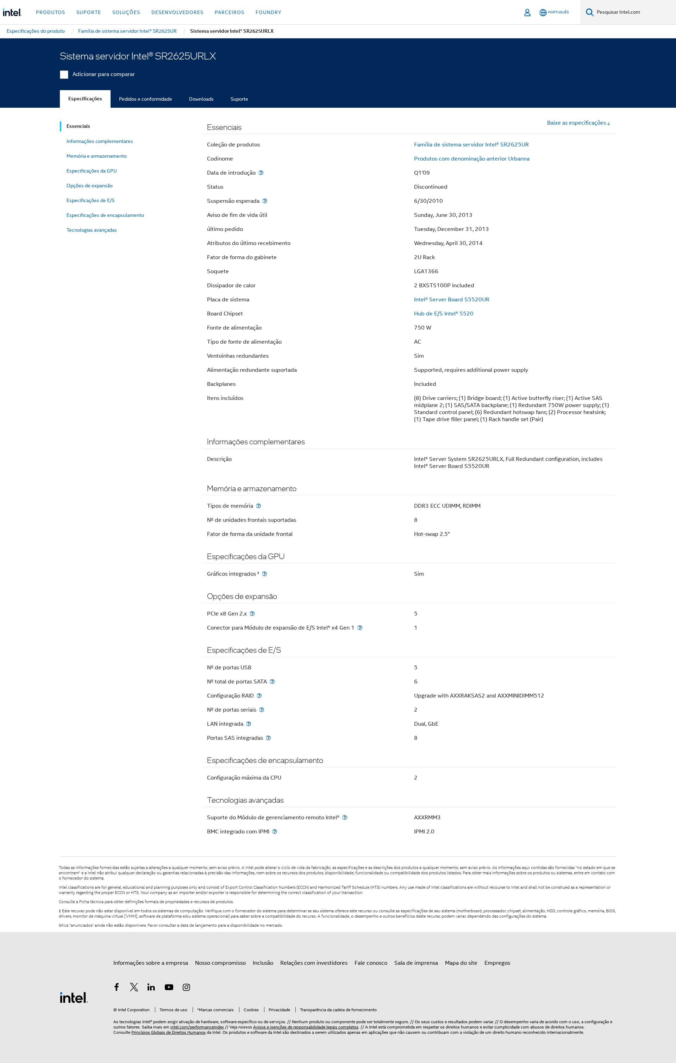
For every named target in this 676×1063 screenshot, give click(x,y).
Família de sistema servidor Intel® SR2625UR (471, 144)
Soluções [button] (126, 12)
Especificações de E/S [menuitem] (90, 200)
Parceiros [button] (229, 12)
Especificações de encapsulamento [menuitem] (105, 215)
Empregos (497, 963)
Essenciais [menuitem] (78, 126)
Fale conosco (371, 963)
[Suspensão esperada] (265, 201)
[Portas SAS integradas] (268, 738)
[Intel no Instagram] (186, 988)
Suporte (239, 99)
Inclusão (263, 963)
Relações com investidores (314, 963)
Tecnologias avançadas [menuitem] (92, 230)
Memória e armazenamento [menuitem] (97, 156)
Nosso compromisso (220, 963)
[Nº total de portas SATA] (272, 681)
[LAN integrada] (248, 724)
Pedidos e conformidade (145, 99)
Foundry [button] (269, 12)
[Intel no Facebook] (117, 988)
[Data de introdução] (261, 173)
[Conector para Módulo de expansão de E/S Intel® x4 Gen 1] (360, 628)
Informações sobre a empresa (150, 963)
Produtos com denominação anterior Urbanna (472, 158)
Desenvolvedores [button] (177, 12)
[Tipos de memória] (258, 506)
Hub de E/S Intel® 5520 (444, 313)
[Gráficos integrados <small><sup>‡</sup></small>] (264, 574)
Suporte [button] (88, 12)
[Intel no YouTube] (169, 988)
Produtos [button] (50, 12)
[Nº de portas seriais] (261, 710)
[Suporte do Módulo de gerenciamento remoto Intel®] (345, 817)
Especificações (85, 98)
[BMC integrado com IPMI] (274, 831)
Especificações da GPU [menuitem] (92, 171)
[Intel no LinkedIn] (151, 988)
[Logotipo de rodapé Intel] (74, 997)
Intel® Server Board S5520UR (451, 299)
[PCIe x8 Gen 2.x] (252, 614)
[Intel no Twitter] (134, 988)
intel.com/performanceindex (197, 1027)
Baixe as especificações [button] (576, 122)
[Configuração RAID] (259, 696)
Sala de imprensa (416, 963)
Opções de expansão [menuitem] (90, 185)
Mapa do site (461, 963)
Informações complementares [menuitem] (100, 141)
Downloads (201, 99)
